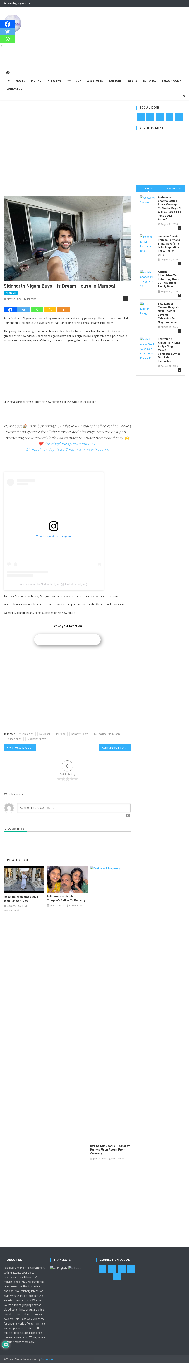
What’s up (74, 80)
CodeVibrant (47, 1359)
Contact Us (14, 88)
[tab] (148, 188)
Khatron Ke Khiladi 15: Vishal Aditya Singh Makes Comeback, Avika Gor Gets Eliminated (169, 350)
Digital (36, 80)
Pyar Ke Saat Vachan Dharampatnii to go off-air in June (21, 747)
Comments (173, 188)
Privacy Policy (171, 80)
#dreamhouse (84, 443)
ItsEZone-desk (11, 910)
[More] (63, 309)
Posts (148, 188)
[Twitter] (23, 309)
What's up (11, 292)
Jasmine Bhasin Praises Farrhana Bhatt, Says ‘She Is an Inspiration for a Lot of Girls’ (169, 245)
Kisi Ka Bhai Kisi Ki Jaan (107, 733)
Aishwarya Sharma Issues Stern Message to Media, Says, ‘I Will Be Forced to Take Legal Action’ (169, 208)
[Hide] (1, 46)
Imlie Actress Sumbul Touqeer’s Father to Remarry (66, 898)
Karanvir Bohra (79, 733)
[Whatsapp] (37, 309)
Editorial (149, 80)
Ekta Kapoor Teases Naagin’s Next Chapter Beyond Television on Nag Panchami (168, 313)
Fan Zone (115, 80)
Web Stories (95, 80)
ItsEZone (31, 299)
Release (132, 80)
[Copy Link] (50, 309)
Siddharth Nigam (37, 738)
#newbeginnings (57, 443)
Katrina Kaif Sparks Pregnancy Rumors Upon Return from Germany (110, 1149)
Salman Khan (14, 738)
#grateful (56, 449)
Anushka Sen (26, 733)
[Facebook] (10, 309)
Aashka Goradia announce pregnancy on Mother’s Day (116, 747)
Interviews (54, 80)
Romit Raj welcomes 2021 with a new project (21, 898)
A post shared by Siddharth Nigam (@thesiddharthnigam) (53, 584)
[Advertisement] (128, 37)
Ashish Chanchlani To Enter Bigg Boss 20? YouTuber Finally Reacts (168, 279)
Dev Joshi (44, 733)
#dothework (75, 449)
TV (8, 80)
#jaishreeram (97, 449)
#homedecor (37, 449)
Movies (20, 80)
